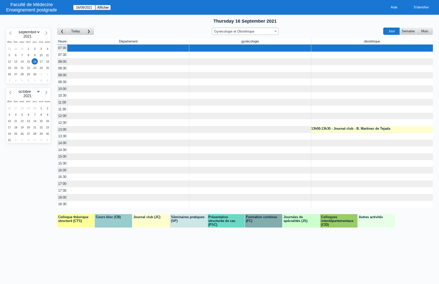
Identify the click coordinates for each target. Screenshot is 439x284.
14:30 (62, 150)
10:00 (62, 89)
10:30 (62, 95)
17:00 (62, 184)
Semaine (408, 31)
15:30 (62, 163)
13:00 (62, 129)
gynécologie (250, 41)
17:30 (62, 190)
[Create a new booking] (128, 48)
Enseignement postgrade (31, 9)
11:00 (62, 102)
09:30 (62, 82)
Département (128, 41)
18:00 (62, 197)
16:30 (62, 177)
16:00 (62, 170)
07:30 (62, 55)
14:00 (62, 143)
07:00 (62, 48)
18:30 (62, 204)
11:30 (62, 109)
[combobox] (245, 31)
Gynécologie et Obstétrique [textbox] (234, 31)
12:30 (62, 123)
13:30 (62, 136)
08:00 (62, 62)
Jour (391, 31)
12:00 (62, 116)
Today (75, 31)
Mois (424, 31)
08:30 (62, 68)
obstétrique (372, 41)
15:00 (62, 156)
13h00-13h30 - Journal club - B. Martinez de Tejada (350, 128)
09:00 (62, 75)
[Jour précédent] (62, 31)
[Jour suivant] (89, 31)
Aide (394, 7)
